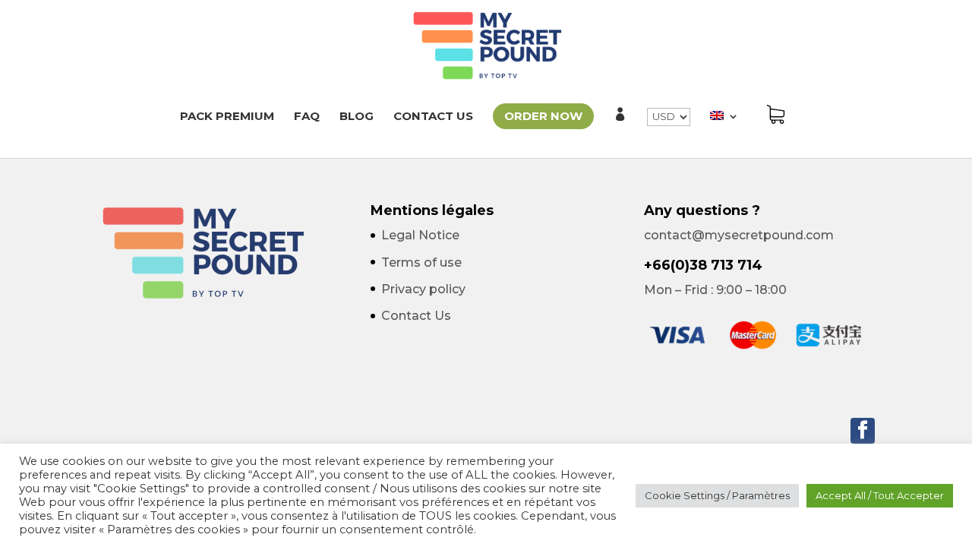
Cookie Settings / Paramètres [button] (717, 495)
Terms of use (421, 262)
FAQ (307, 117)
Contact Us (433, 117)
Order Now (543, 116)
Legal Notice (420, 235)
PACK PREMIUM (227, 117)
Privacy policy (423, 289)
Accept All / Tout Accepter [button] (880, 495)
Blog (356, 117)
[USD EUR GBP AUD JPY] (668, 133)
